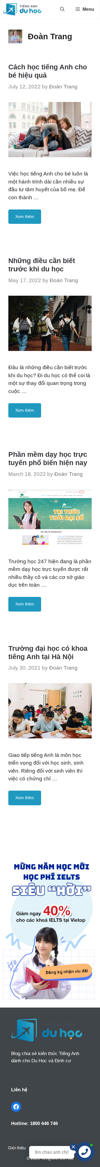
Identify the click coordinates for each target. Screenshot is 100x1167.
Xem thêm (24, 216)
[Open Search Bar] (62, 9)
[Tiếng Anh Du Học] (22, 9)
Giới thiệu (17, 1147)
